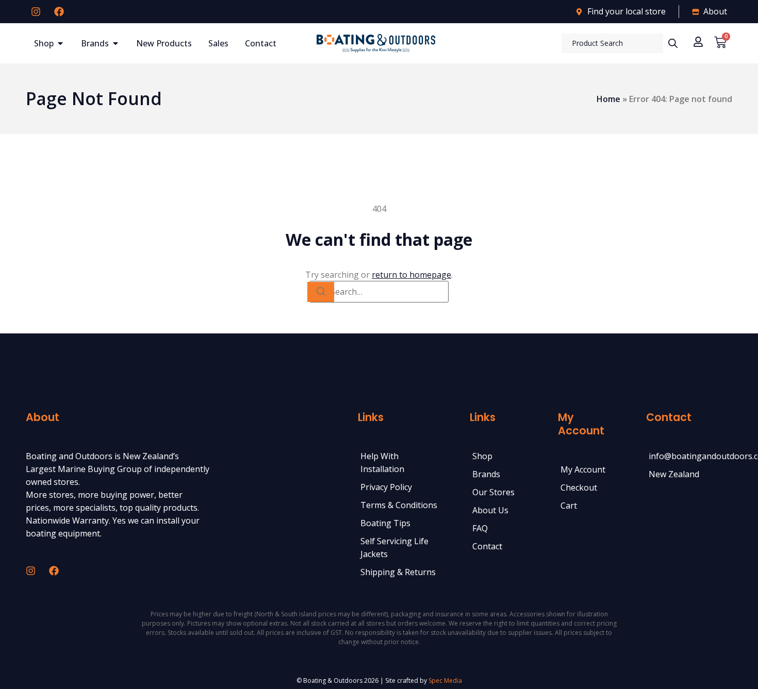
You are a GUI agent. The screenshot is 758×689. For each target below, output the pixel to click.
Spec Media (445, 680)
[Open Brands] (115, 43)
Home (608, 99)
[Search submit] (673, 43)
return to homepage (411, 274)
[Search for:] (379, 292)
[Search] (320, 292)
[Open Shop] (60, 43)
